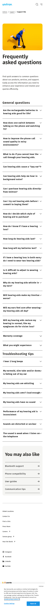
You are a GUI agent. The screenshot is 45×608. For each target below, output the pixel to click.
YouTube (8, 566)
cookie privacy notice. (11, 599)
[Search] (37, 4)
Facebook (8, 557)
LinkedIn (8, 561)
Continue (41, 586)
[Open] (41, 4)
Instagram (8, 552)
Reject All (33, 603)
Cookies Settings (9, 603)
